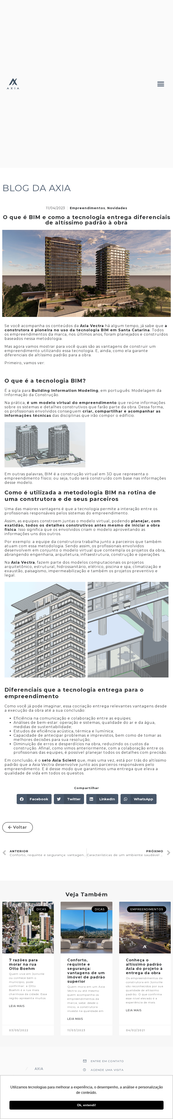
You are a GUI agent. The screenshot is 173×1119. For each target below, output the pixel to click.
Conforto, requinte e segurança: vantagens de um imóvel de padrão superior (86, 971)
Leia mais (17, 1006)
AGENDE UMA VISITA (107, 1070)
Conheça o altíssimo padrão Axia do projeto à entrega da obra (144, 966)
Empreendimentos (87, 208)
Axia (39, 1069)
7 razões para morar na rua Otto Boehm (23, 964)
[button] (160, 84)
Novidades (117, 208)
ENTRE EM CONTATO (107, 1061)
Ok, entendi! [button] (86, 1105)
